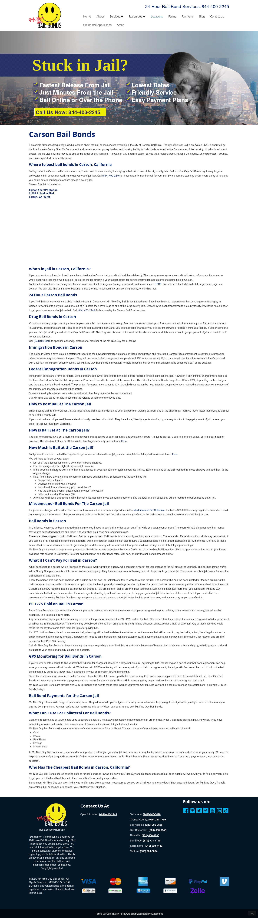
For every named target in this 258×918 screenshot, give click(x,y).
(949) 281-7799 (157, 819)
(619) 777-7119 (151, 840)
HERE (158, 284)
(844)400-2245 (42, 341)
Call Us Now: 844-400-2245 (68, 112)
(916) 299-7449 (153, 845)
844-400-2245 (215, 6)
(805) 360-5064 (148, 851)
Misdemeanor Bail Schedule (149, 510)
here (174, 454)
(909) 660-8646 (157, 830)
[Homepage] (52, 814)
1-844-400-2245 (108, 814)
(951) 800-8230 (150, 835)
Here (124, 441)
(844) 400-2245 (111, 175)
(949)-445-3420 (152, 814)
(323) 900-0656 (154, 824)
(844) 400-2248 (86, 310)
